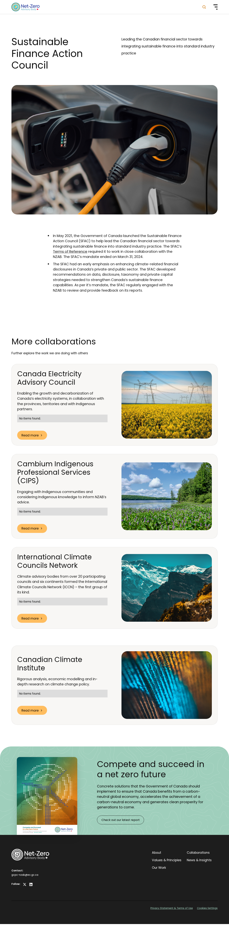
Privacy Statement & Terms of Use (171, 908)
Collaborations (198, 852)
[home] (25, 7)
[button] (213, 7)
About (156, 852)
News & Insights (199, 860)
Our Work (159, 867)
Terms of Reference (70, 251)
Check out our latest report (120, 820)
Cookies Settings (207, 908)
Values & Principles (166, 860)
